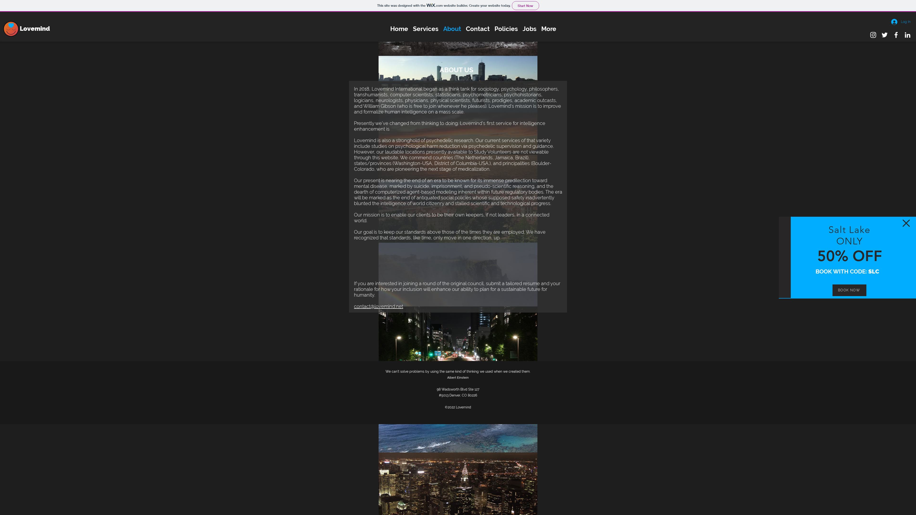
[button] (906, 223)
